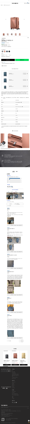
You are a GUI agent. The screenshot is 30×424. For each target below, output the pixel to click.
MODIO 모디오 (22, 360)
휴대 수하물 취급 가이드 (9, 97)
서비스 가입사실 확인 (8, 419)
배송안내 (18, 97)
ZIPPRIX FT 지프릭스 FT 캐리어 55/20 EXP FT (16, 312)
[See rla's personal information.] (8, 316)
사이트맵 (13, 398)
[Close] (28, 0)
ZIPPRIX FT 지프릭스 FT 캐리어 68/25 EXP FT (16, 251)
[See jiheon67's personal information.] (9, 229)
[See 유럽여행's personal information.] (9, 256)
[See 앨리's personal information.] (8, 299)
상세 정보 (4, 97)
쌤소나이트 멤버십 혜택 (15, 393)
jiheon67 (8, 229)
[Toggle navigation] (28, 3)
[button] (9, 195)
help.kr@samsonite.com (6, 416)
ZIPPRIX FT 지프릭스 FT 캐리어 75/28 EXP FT (16, 225)
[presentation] (5, 19)
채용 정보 (13, 384)
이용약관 (2, 407)
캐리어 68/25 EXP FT (11, 80)
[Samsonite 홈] (15, 3)
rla (7, 316)
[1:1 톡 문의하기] (29, 422)
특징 (1, 97)
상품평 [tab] (13, 171)
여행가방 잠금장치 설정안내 (15, 374)
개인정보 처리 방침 (6, 407)
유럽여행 (8, 256)
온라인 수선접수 (14, 378)
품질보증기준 (27, 97)
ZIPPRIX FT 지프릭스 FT (7, 360)
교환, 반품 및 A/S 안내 (22, 97)
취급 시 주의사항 (14, 97)
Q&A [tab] (17, 171)
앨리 (7, 299)
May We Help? (16, 130)
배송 (12, 370)
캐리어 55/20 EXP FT (11, 86)
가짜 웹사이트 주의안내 (15, 377)
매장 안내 (13, 385)
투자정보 (13, 386)
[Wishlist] (26, 3)
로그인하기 (13, 392)
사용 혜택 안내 (9, 46)
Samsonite (3, 39)
